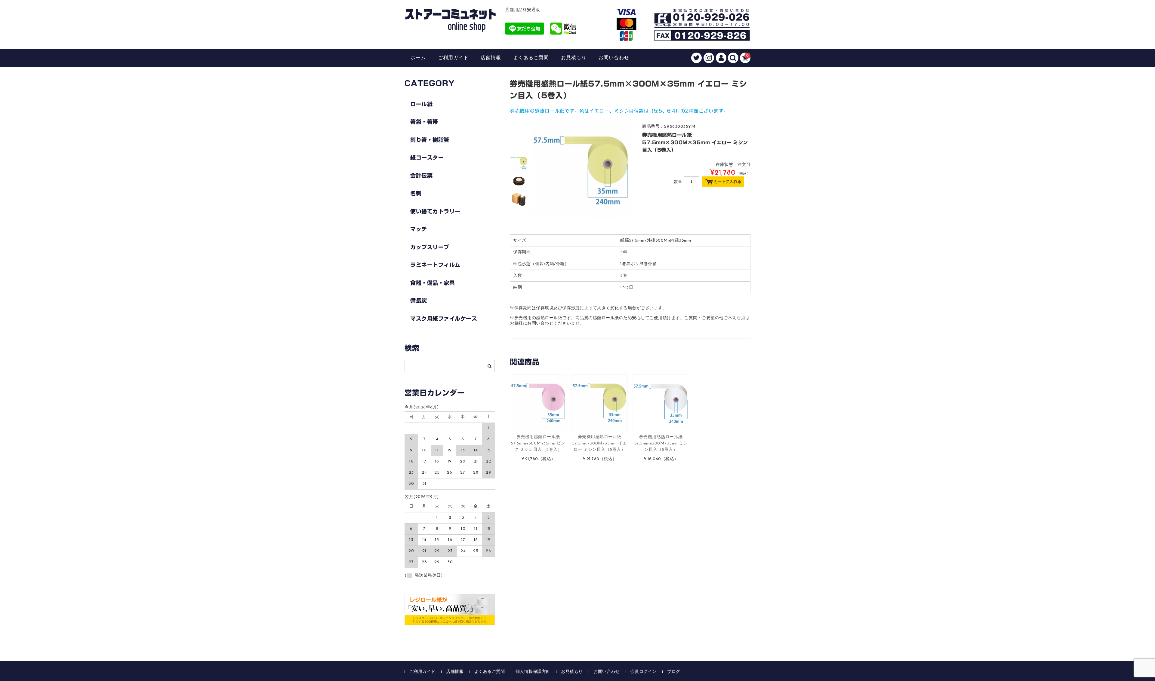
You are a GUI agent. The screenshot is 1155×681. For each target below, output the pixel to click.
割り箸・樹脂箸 (429, 139)
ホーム (418, 58)
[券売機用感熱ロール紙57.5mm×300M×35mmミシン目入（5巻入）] (661, 402)
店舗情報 (491, 58)
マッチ (418, 229)
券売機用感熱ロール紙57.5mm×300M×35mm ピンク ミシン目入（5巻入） (538, 443)
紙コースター (427, 157)
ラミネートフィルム (435, 264)
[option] (519, 163)
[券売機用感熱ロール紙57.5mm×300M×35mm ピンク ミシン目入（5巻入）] (538, 402)
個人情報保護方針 (533, 672)
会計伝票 (421, 175)
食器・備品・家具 (432, 283)
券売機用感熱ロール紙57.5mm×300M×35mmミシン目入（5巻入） (661, 443)
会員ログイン (643, 672)
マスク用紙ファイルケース (443, 318)
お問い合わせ (614, 58)
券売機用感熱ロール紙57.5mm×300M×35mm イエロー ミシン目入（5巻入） (599, 443)
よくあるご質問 (531, 58)
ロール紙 (421, 104)
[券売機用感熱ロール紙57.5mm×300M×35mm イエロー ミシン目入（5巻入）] (599, 402)
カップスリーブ (429, 247)
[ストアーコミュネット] (450, 26)
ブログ (673, 672)
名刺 (415, 193)
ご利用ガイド (453, 58)
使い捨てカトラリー (435, 211)
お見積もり (574, 58)
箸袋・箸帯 (424, 121)
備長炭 (418, 300)
